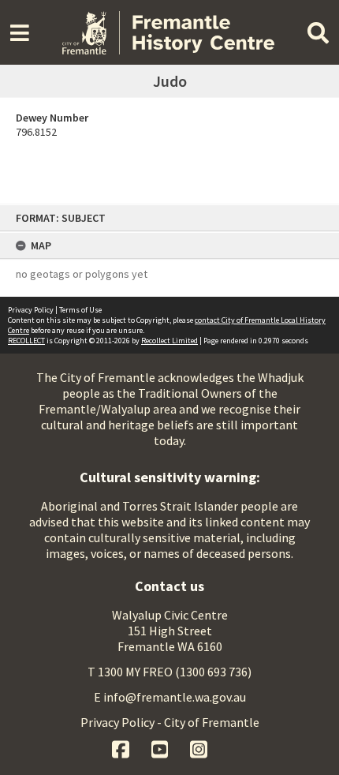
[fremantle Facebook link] (122, 747)
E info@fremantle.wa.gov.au (170, 697)
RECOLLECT (26, 340)
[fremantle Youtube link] (161, 747)
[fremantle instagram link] (198, 747)
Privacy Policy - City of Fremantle (169, 722)
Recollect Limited (169, 340)
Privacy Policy (31, 310)
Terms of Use (80, 310)
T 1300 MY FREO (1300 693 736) (169, 672)
